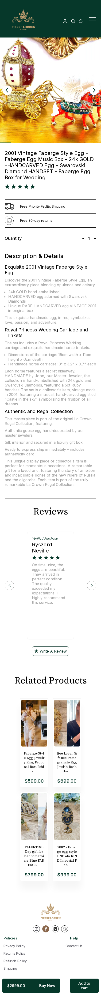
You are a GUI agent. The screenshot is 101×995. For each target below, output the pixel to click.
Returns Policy (15, 953)
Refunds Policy (15, 961)
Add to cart (84, 985)
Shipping (10, 968)
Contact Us (74, 946)
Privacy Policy (14, 946)
